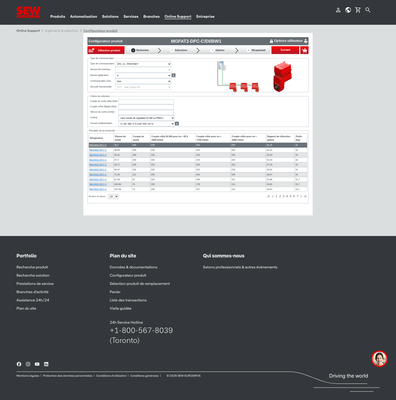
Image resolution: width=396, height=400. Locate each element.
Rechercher (141, 50)
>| (305, 196)
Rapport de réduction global (278, 138)
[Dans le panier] (304, 50)
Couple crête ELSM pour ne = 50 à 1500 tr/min (169, 138)
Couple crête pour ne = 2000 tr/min (244, 138)
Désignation (96, 138)
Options (218, 50)
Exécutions (179, 50)
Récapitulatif (256, 50)
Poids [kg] (299, 138)
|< (269, 196)
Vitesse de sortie (120, 138)
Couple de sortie (138, 138)
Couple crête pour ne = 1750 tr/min (209, 138)
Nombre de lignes (97, 196)
